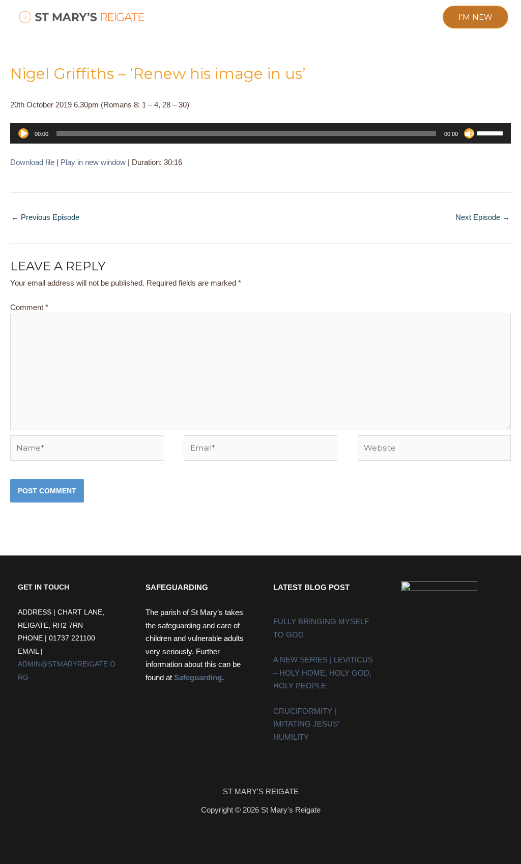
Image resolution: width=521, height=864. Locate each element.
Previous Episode (45, 217)
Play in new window (93, 162)
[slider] (491, 132)
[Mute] (469, 133)
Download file (32, 162)
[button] (184, 17)
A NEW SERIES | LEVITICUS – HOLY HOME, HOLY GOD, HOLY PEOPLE (323, 672)
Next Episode (482, 217)
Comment (29, 307)
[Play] (23, 133)
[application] (260, 133)
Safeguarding (198, 677)
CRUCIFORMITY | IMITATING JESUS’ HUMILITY (306, 724)
